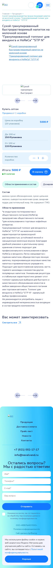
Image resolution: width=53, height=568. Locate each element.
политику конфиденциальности (23, 518)
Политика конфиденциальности (26, 529)
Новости (26, 435)
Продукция (26, 422)
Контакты (26, 440)
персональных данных (29, 516)
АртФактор (32, 533)
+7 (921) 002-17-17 (31, 5)
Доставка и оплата (26, 426)
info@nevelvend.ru (26, 455)
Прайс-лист (26, 431)
